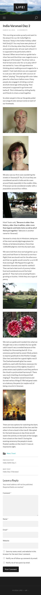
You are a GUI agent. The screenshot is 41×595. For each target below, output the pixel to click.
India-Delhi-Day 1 (9, 461)
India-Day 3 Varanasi (11, 470)
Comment (7, 493)
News (9, 453)
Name (5, 519)
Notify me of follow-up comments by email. (22, 558)
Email (5, 530)
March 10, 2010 (9, 30)
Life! (20, 7)
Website (6, 541)
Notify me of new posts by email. (18, 563)
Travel (13, 453)
